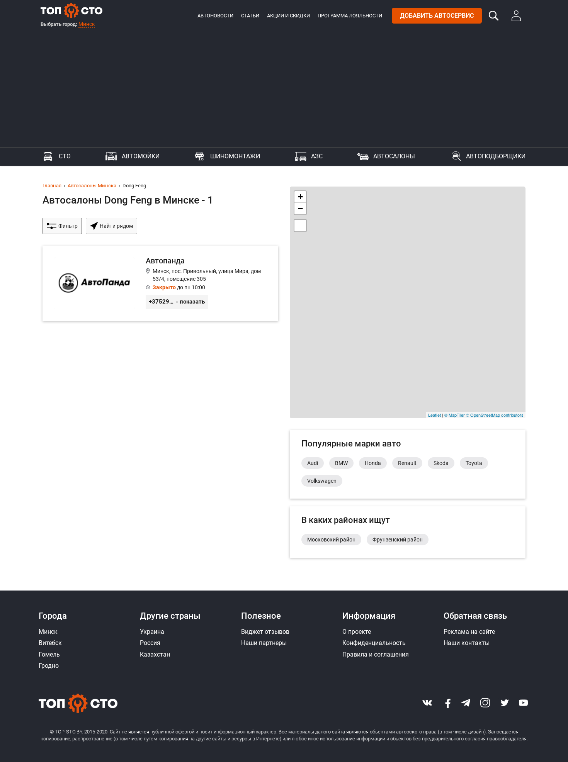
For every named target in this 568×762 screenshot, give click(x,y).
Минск (86, 24)
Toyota (474, 463)
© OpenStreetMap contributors (495, 415)
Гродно (49, 665)
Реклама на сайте (469, 631)
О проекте (356, 631)
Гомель (49, 654)
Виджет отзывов (265, 631)
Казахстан (155, 654)
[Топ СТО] (71, 10)
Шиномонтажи (235, 156)
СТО (65, 156)
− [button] (300, 208)
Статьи (250, 16)
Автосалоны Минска (92, 185)
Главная (52, 185)
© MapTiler (454, 415)
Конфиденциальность (374, 643)
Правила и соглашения (375, 654)
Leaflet (434, 415)
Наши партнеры (264, 643)
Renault (407, 463)
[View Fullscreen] (300, 225)
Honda (373, 463)
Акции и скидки (288, 16)
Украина (152, 631)
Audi (312, 463)
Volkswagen (322, 481)
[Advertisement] (284, 89)
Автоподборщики (495, 156)
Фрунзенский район (397, 539)
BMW (341, 463)
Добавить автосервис (437, 15)
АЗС (317, 156)
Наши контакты (467, 643)
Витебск (50, 643)
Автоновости (215, 16)
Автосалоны (394, 156)
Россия (150, 643)
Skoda (441, 463)
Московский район (331, 539)
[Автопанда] (160, 283)
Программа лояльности (350, 16)
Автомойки (141, 156)
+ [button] (300, 197)
